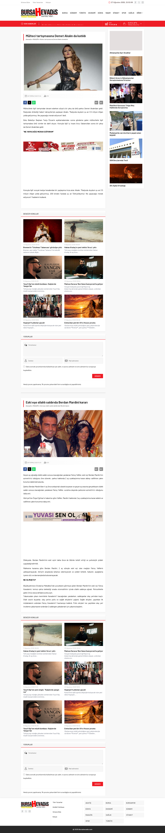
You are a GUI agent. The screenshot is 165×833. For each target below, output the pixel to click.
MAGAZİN (36, 39)
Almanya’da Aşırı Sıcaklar (120, 53)
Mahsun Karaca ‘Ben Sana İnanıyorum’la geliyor (83, 284)
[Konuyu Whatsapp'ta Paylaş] (34, 102)
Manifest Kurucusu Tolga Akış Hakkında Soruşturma (62, 24)
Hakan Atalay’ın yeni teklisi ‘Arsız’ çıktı (80, 247)
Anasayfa (29, 39)
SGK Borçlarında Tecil (119, 160)
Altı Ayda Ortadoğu (118, 186)
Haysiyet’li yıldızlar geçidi (34, 323)
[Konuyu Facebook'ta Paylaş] (25, 102)
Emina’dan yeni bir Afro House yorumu (79, 323)
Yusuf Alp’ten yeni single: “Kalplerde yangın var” (41, 691)
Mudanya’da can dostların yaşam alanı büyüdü (125, 134)
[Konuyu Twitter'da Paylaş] (29, 102)
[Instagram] (142, 2)
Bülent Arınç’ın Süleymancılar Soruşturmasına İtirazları (122, 79)
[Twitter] (139, 2)
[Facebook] (135, 2)
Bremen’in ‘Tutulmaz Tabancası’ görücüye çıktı (42, 247)
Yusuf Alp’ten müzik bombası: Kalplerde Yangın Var (39, 285)
